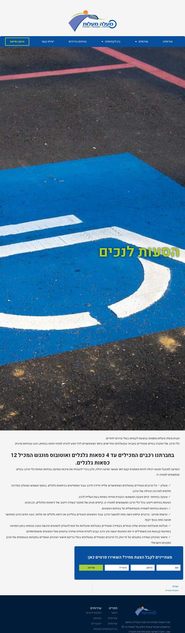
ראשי (114, 613)
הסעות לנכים (93, 613)
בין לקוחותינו (112, 41)
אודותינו (168, 41)
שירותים (143, 41)
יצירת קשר (48, 41)
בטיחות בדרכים (78, 41)
